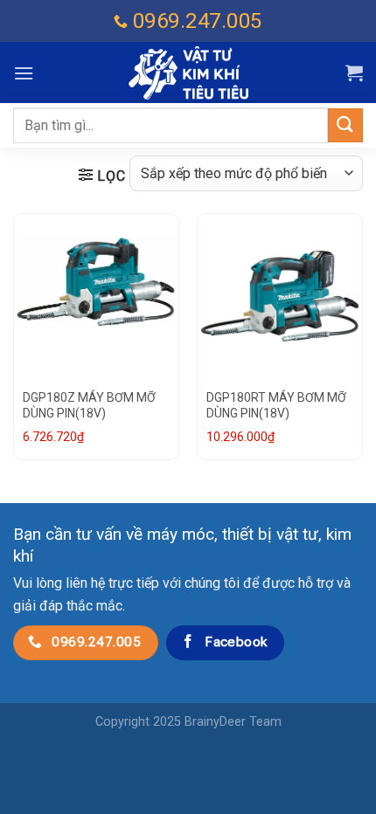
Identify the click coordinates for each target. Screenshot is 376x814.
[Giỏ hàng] (354, 72)
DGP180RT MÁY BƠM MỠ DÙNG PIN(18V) (276, 405)
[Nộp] (345, 125)
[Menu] (23, 73)
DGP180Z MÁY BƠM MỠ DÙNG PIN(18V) (89, 405)
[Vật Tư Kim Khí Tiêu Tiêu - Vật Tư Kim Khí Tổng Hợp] (188, 73)
